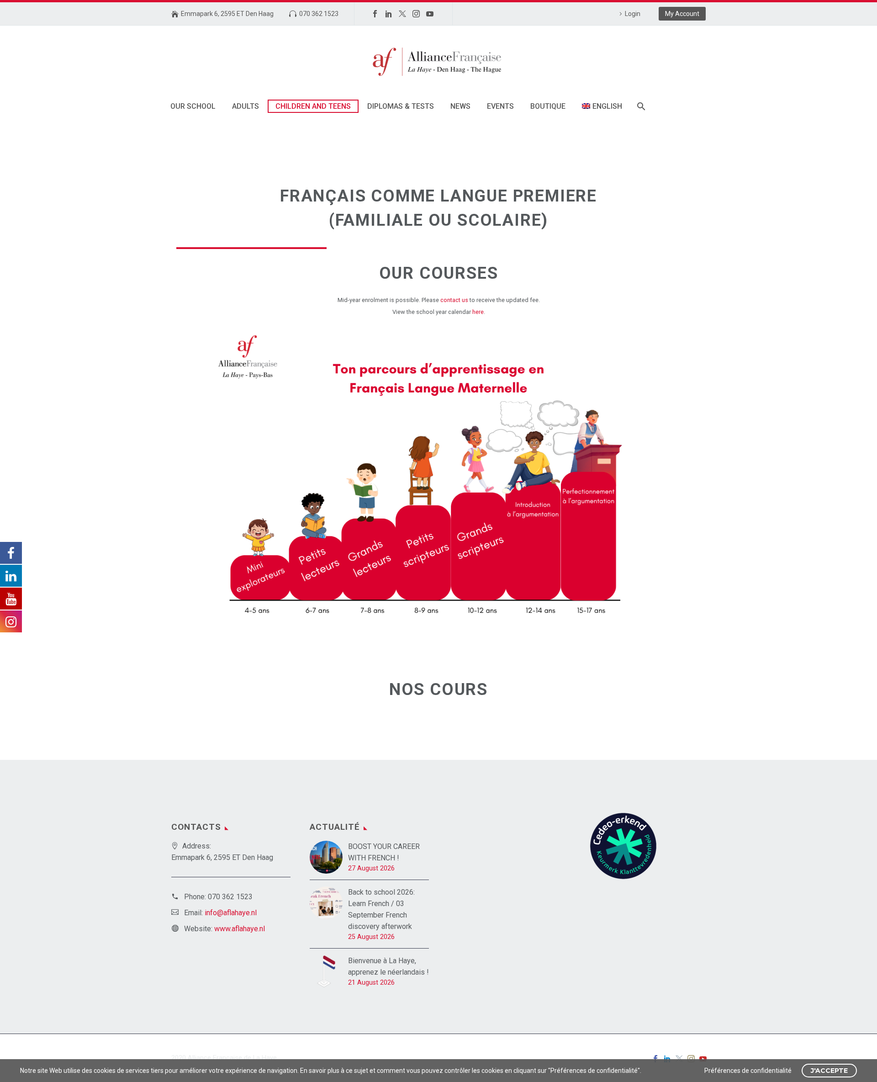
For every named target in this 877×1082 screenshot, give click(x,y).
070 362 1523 (318, 13)
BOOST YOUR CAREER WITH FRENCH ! (384, 852)
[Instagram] (416, 13)
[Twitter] (402, 13)
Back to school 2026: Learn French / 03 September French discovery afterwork (381, 909)
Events (500, 106)
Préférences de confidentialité (748, 1070)
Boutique (547, 106)
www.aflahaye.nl (239, 928)
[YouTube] (430, 13)
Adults (245, 106)
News (460, 106)
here (478, 311)
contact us (455, 300)
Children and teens (313, 106)
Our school (193, 106)
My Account (682, 13)
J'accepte (829, 1070)
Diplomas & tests (400, 106)
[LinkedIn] (389, 13)
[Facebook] (375, 13)
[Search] (641, 106)
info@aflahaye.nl (231, 912)
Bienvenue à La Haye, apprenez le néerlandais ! (388, 966)
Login (632, 13)
